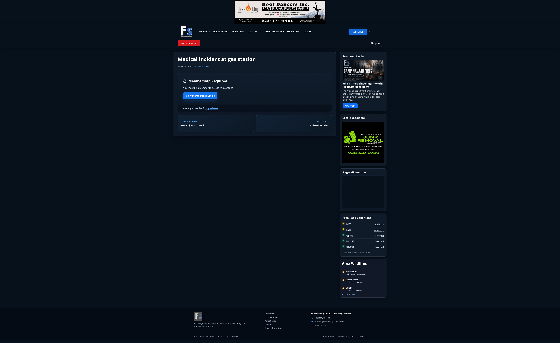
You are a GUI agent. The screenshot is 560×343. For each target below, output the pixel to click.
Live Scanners (221, 32)
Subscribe (358, 31)
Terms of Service (329, 336)
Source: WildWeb (349, 294)
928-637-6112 (320, 325)
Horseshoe (351, 271)
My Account (294, 32)
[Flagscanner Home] (186, 31)
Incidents (204, 32)
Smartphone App (274, 32)
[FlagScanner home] (198, 316)
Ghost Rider (352, 279)
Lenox (349, 288)
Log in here (211, 108)
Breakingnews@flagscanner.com (329, 321)
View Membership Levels (200, 95)
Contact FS (255, 32)
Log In (307, 32)
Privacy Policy (343, 336)
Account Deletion (359, 336)
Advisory (379, 224)
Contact (269, 324)
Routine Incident (202, 66)
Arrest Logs (239, 32)
